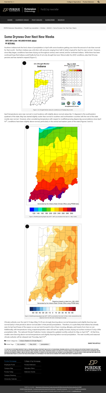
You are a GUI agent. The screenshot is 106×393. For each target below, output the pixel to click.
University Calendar (10, 379)
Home (9, 20)
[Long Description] (53, 84)
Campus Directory (10, 375)
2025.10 (34, 40)
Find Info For (8, 2)
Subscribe (50, 20)
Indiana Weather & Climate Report (30, 341)
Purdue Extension (88, 2)
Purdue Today (8, 372)
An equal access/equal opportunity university (44, 389)
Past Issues (37, 20)
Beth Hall (11, 43)
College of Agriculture (74, 2)
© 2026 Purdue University (26, 389)
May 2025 (33, 344)
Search (61, 20)
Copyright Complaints (62, 389)
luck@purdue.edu (76, 391)
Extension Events (29, 372)
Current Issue (22, 20)
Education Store (29, 368)
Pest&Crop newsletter (50, 9)
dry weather (21, 344)
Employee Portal (9, 365)
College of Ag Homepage (32, 361)
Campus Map (8, 368)
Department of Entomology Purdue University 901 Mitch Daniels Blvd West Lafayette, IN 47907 (59, 387)
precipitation (45, 344)
